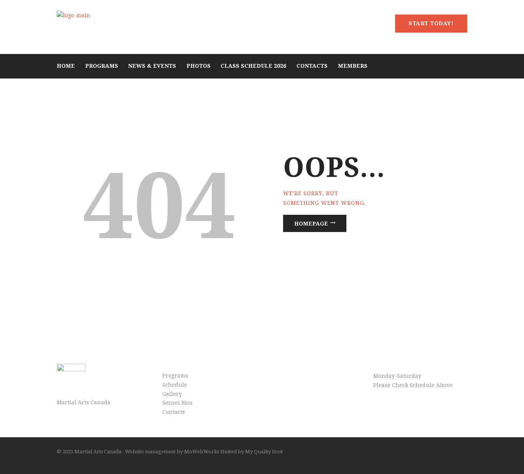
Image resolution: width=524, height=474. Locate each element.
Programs (175, 376)
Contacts (173, 412)
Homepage (311, 223)
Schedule (174, 385)
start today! (431, 23)
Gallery (172, 394)
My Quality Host (263, 451)
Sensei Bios (177, 403)
